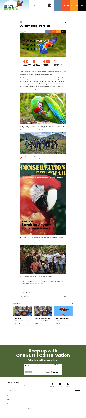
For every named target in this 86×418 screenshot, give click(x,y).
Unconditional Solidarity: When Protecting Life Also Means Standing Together (42, 319)
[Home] (49, 5)
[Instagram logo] (68, 384)
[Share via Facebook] (20, 292)
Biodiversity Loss (23, 288)
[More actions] (65, 22)
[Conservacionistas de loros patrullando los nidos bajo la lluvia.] (22, 311)
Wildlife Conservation (31, 288)
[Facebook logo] (52, 384)
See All (71, 303)
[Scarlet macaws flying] (63, 311)
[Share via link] (29, 292)
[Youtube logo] (60, 384)
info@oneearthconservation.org (15, 388)
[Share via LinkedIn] (26, 292)
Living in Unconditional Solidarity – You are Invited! (62, 319)
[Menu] (81, 5)
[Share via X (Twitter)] (23, 292)
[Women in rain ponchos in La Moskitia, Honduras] (43, 311)
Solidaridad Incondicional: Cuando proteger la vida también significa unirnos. (22, 319)
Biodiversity (39, 288)
